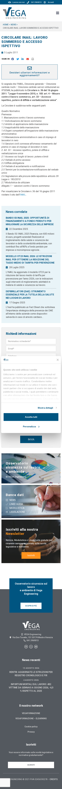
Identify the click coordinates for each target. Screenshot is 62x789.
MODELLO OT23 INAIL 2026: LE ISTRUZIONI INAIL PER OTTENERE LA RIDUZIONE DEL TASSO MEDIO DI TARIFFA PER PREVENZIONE (30, 259)
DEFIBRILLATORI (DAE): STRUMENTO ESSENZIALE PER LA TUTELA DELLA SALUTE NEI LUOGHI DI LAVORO (30, 294)
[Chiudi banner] (58, 360)
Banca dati (15, 495)
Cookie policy (31, 726)
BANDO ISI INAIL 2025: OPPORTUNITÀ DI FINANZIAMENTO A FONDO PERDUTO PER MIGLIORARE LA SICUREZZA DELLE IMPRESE (30, 221)
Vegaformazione (31, 713)
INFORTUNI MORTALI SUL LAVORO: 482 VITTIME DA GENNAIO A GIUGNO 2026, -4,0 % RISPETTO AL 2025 (31, 687)
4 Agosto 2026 (31, 680)
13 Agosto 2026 (31, 668)
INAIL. (23, 194)
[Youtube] (36, 646)
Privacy (31, 732)
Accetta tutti (31, 417)
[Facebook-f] (26, 646)
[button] (6, 59)
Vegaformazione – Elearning (31, 718)
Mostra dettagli (45, 408)
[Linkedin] (31, 646)
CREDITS (54, 779)
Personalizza (29, 426)
